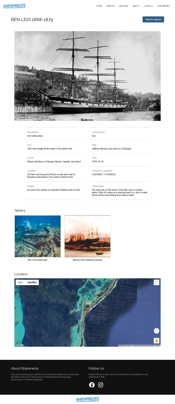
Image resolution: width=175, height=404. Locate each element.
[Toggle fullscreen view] (156, 282)
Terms (158, 345)
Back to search (153, 19)
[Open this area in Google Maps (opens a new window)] (19, 345)
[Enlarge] (37, 238)
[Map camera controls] (156, 331)
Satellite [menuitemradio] (32, 282)
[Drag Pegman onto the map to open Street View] (156, 340)
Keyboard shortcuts (125, 345)
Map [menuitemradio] (20, 282)
